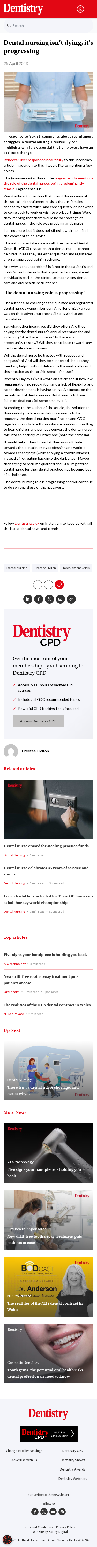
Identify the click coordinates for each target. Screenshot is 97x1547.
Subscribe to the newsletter (48, 1495)
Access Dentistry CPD (38, 721)
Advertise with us (24, 1460)
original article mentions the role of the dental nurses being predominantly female (48, 183)
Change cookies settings (24, 1451)
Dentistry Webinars (72, 1479)
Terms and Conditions (37, 1527)
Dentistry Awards (73, 1469)
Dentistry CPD (72, 1451)
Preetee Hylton (45, 568)
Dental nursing (16, 568)
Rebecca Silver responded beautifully (33, 160)
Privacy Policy (65, 1527)
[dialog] (7, 1539)
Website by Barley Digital (50, 1532)
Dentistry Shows (73, 1460)
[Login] (80, 9)
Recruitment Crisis (76, 568)
